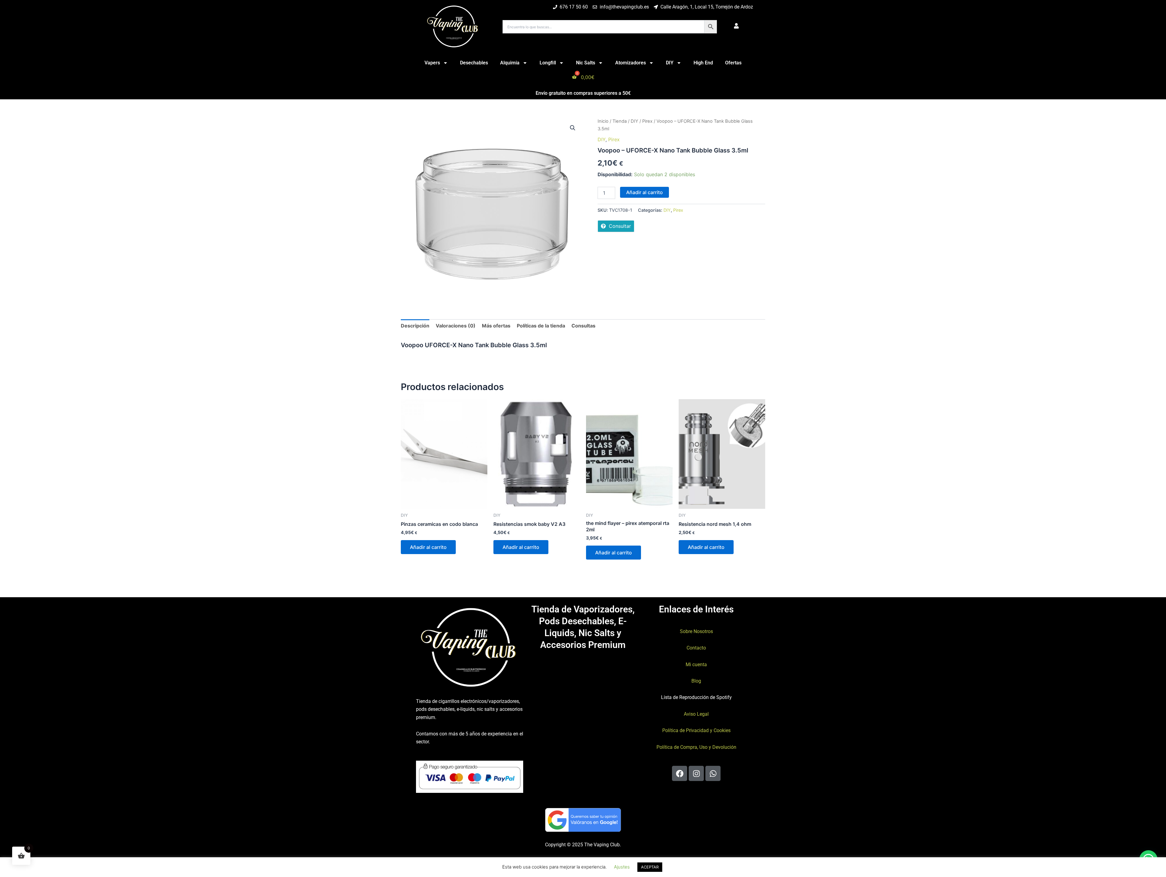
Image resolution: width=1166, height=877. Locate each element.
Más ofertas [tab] (496, 326)
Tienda (619, 121)
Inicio (603, 121)
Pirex (647, 121)
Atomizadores (630, 63)
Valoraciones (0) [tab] (456, 326)
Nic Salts (585, 63)
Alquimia (510, 63)
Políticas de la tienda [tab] (541, 326)
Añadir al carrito (644, 192)
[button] (572, 127)
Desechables (474, 63)
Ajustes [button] (622, 867)
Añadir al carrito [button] (428, 547)
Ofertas (733, 63)
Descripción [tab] (415, 326)
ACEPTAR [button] (650, 867)
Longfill (548, 63)
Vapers (432, 63)
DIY (669, 63)
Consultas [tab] (583, 326)
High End (703, 63)
